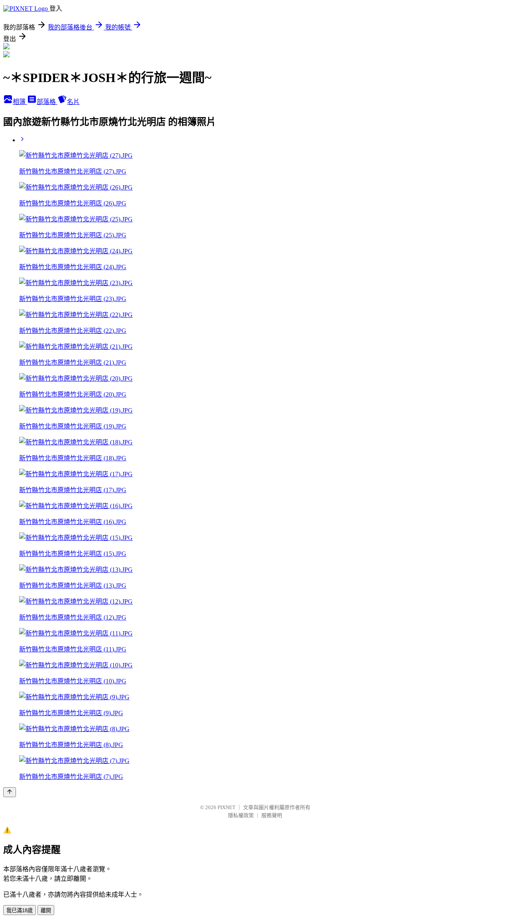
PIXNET (226, 807)
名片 (73, 101)
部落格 (47, 101)
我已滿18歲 (19, 910)
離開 (46, 910)
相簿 (20, 101)
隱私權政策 (241, 815)
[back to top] (9, 792)
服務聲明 (271, 815)
